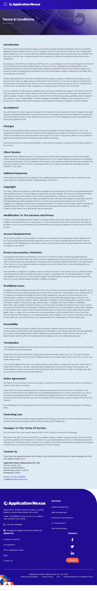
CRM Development (59, 528)
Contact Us (8, 561)
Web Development (59, 512)
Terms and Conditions (29, 577)
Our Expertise (9, 545)
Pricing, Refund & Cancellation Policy (78, 577)
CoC (58, 577)
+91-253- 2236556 (17, 477)
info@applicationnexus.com (15, 479)
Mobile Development (60, 507)
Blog (5, 555)
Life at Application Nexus (14, 550)
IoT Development (58, 523)
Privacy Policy (47, 577)
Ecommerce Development (62, 518)
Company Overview (12, 539)
